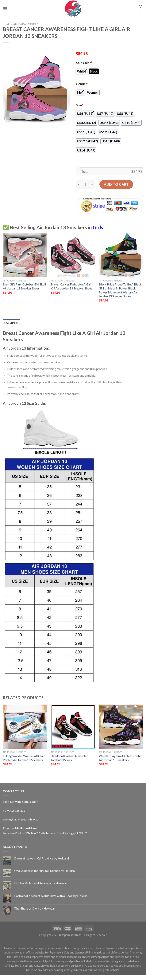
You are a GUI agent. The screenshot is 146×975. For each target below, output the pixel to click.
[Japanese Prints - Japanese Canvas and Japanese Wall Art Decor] (73, 8)
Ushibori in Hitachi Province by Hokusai (40, 883)
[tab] (11, 323)
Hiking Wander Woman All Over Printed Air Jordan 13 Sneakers (24, 758)
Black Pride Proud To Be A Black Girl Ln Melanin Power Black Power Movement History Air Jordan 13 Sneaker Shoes (120, 290)
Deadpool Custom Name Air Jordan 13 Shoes (69, 758)
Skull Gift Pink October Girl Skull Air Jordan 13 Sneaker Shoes (24, 286)
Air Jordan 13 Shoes (25, 24)
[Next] (143, 271)
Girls (98, 227)
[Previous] (3, 271)
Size (79, 105)
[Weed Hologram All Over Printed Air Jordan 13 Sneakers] (121, 727)
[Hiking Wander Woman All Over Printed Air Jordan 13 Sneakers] (25, 727)
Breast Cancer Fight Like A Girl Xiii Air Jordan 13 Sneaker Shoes (71, 286)
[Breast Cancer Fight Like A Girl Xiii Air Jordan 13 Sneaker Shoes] (73, 255)
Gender (82, 84)
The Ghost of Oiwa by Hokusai (34, 908)
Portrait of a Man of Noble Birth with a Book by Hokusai (51, 896)
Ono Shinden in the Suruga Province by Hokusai (44, 870)
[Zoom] (8, 118)
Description (11, 322)
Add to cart (116, 184)
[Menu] (5, 8)
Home (6, 24)
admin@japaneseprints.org (20, 819)
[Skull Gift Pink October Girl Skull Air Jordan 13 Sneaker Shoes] (25, 255)
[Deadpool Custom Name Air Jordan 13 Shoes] (73, 727)
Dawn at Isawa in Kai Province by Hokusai (41, 858)
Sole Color (84, 63)
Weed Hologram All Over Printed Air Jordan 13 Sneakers (120, 758)
